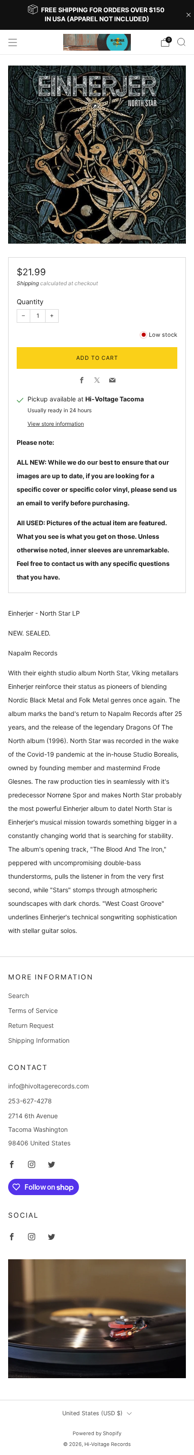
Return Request (31, 1025)
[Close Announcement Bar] (188, 15)
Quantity (30, 301)
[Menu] (12, 42)
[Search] (181, 42)
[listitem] (97, 15)
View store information (56, 423)
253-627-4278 (30, 1101)
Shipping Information (38, 1040)
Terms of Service (33, 1010)
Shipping (28, 283)
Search (18, 995)
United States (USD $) (92, 1413)
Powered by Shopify (97, 1433)
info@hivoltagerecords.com (48, 1086)
